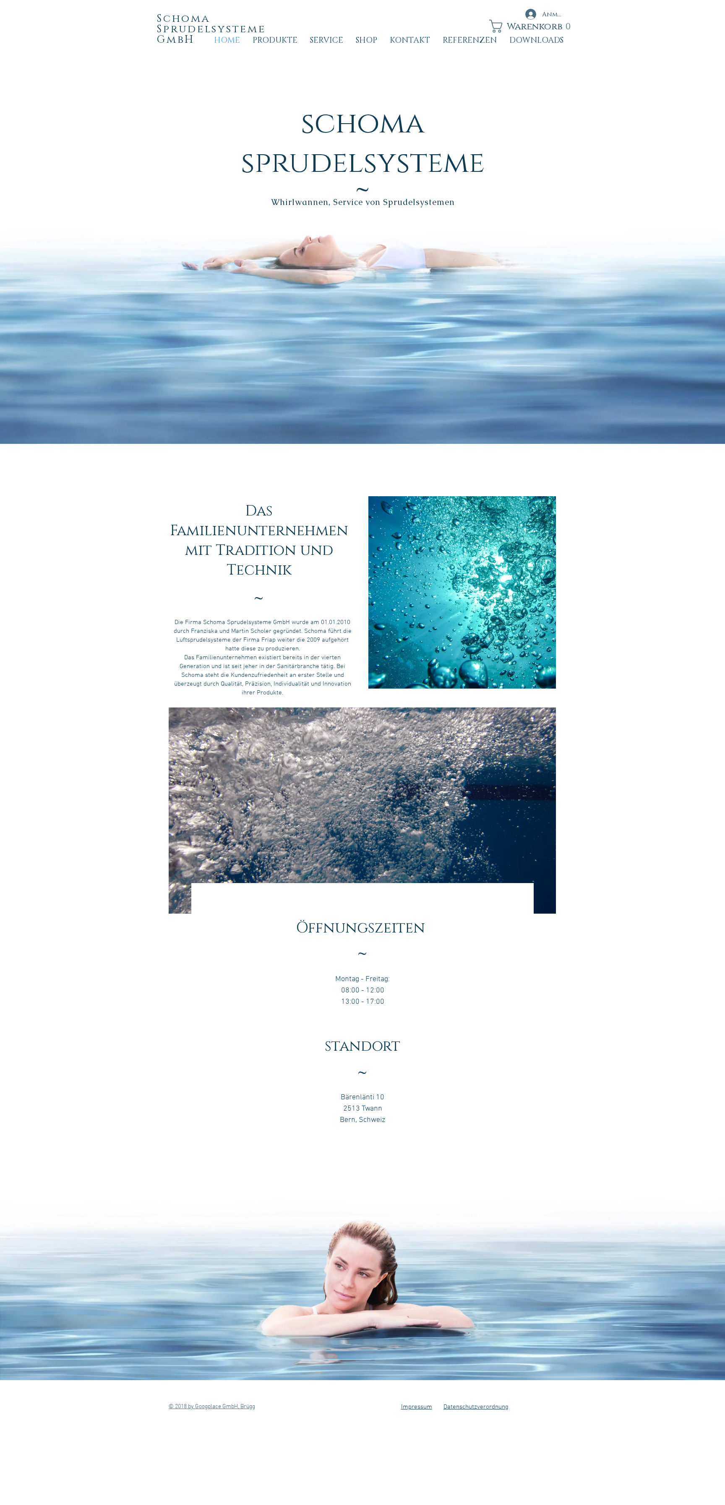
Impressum (416, 1407)
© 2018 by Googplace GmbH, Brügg (212, 1406)
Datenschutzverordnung (476, 1407)
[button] (525, 26)
